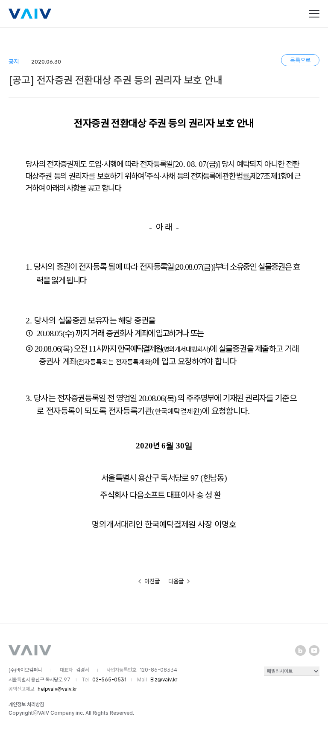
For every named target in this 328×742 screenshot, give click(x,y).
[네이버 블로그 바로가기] (300, 650)
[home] (30, 14)
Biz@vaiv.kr (163, 680)
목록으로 (300, 60)
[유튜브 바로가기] (314, 650)
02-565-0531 (109, 680)
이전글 (151, 581)
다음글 (176, 581)
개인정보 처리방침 (26, 704)
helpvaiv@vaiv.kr (57, 689)
